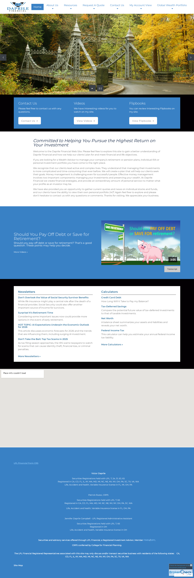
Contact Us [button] (28, 121)
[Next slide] (191, 57)
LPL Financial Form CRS (26, 463)
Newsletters (26, 291)
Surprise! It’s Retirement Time (35, 312)
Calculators (109, 291)
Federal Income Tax (112, 330)
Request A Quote (94, 5)
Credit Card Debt (111, 297)
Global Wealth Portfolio (172, 5)
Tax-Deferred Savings (113, 306)
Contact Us (117, 5)
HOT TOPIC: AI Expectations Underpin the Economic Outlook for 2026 (53, 325)
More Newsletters (29, 356)
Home (37, 7)
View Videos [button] (84, 121)
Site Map (18, 565)
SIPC (153, 540)
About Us (52, 5)
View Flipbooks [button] (141, 121)
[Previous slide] (3, 57)
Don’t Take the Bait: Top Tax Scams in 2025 (43, 339)
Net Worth (107, 318)
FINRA (147, 540)
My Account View (141, 5)
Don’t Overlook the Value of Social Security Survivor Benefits (53, 297)
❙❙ (100, 88)
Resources (70, 5)
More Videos (21, 252)
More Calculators (112, 344)
